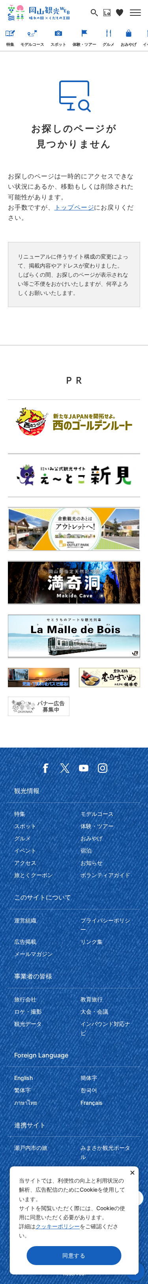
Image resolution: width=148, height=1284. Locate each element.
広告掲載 (25, 941)
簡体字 (89, 1077)
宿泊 (86, 850)
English (23, 1077)
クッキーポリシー (58, 1226)
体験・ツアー (84, 44)
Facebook (46, 768)
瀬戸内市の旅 (30, 1147)
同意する (74, 1255)
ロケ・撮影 (28, 1011)
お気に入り (119, 12)
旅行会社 (25, 999)
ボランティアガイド (105, 875)
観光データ (28, 1023)
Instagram (102, 768)
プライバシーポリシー (105, 925)
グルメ (108, 44)
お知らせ (92, 862)
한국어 (89, 1090)
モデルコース (32, 44)
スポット (58, 44)
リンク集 (92, 941)
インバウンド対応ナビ (105, 1028)
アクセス (25, 862)
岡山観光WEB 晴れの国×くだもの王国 (38, 13)
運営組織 (25, 920)
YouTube (83, 768)
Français (92, 1102)
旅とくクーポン (33, 875)
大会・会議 (94, 1011)
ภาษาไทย (25, 1102)
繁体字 (22, 1090)
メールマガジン (33, 953)
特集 (10, 44)
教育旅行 (92, 999)
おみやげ (129, 44)
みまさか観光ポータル (105, 1152)
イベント (25, 850)
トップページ (74, 207)
